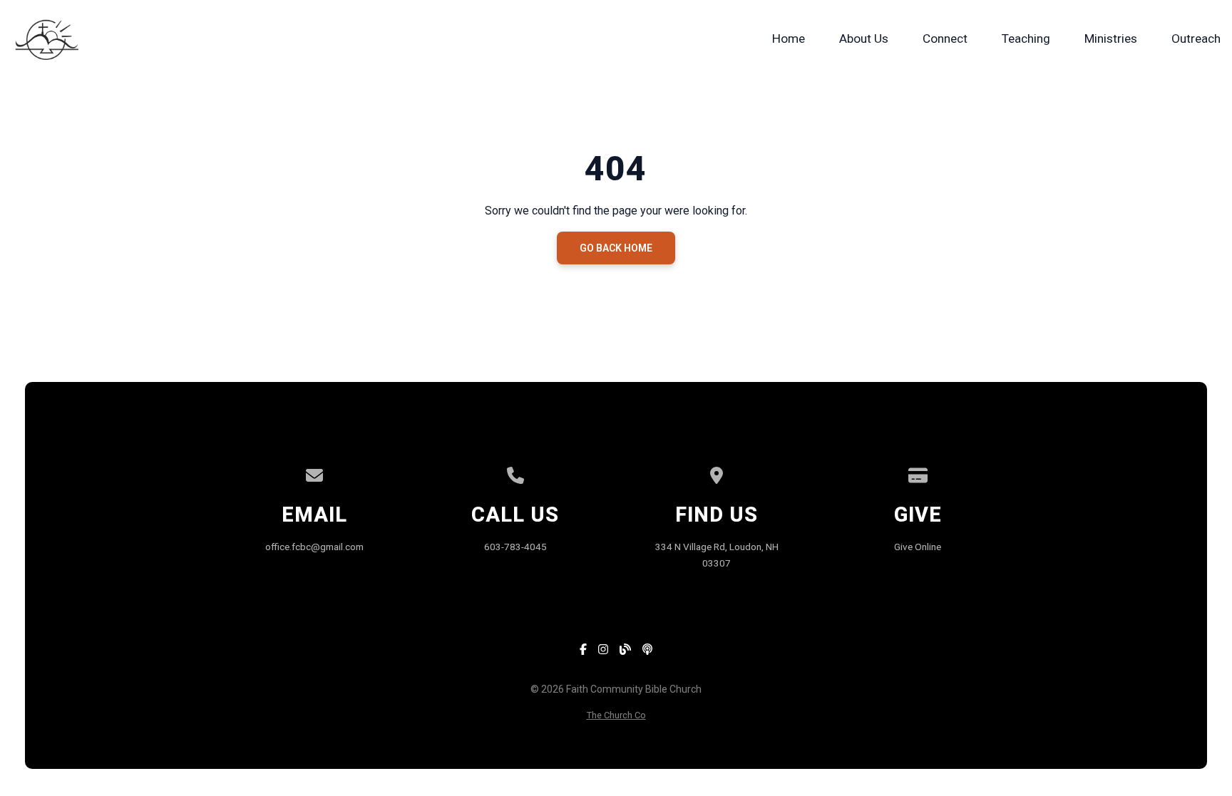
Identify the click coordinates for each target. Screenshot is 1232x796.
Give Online (917, 546)
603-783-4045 (515, 546)
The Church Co (616, 715)
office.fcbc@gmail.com (314, 546)
